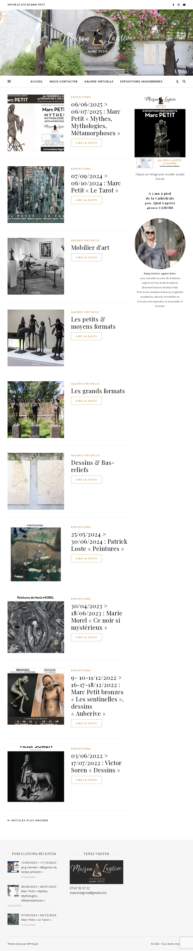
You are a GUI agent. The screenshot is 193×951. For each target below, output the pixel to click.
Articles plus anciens (29, 820)
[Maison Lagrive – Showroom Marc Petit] (96, 40)
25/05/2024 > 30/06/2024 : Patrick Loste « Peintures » (99, 541)
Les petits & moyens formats (93, 322)
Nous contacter (64, 81)
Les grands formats (98, 391)
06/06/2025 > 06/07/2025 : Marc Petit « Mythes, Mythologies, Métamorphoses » (96, 118)
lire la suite (86, 142)
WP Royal (32, 944)
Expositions (81, 97)
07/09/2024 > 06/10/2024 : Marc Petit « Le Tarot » (96, 183)
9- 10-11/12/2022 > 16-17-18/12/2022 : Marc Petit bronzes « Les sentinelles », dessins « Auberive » (97, 695)
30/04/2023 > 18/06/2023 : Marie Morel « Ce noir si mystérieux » (96, 616)
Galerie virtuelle (98, 81)
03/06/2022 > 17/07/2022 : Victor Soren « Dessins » (96, 762)
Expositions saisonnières (141, 81)
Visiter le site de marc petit (26, 4)
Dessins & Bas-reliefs (92, 466)
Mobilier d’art (90, 247)
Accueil (37, 81)
